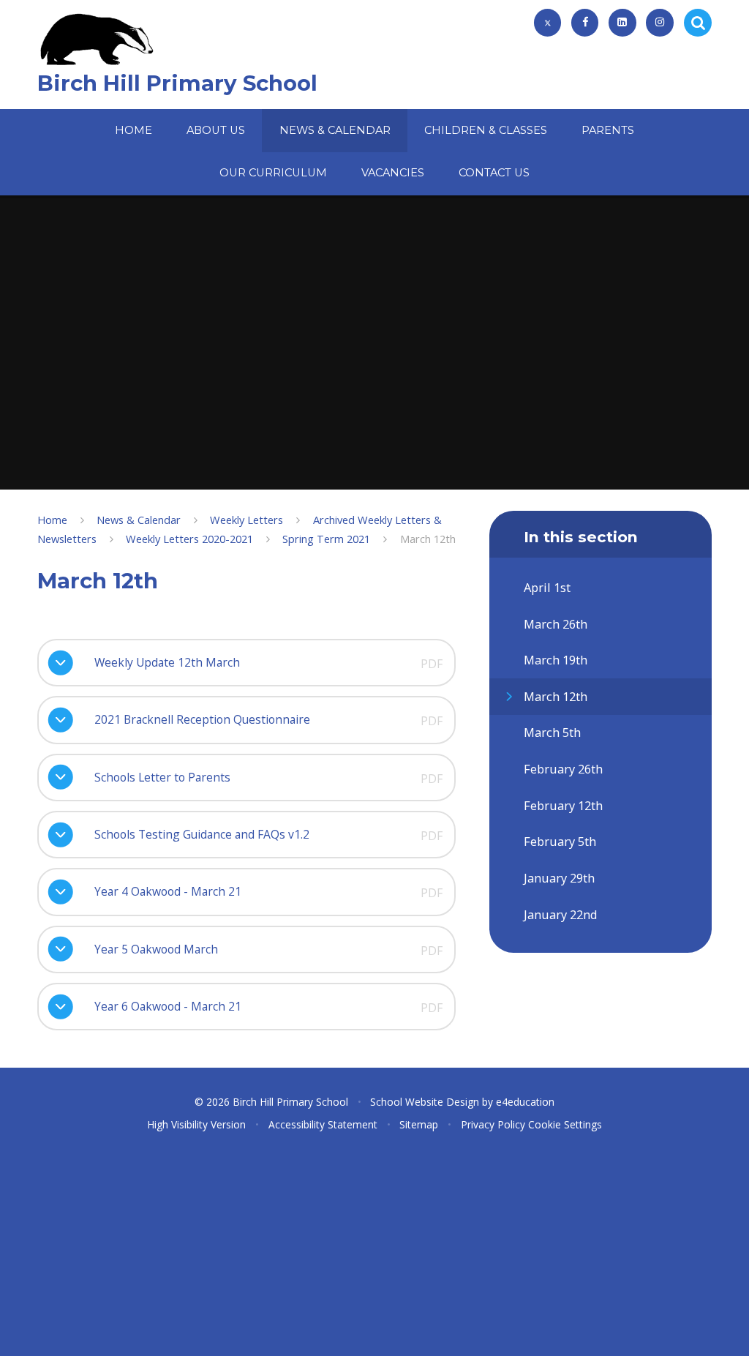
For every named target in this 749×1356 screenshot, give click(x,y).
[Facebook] (585, 23)
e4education (525, 1102)
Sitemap (418, 1124)
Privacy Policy (493, 1124)
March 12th (428, 538)
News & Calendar (139, 519)
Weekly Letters (246, 519)
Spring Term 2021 (326, 538)
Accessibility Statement (322, 1124)
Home (52, 519)
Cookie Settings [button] (565, 1124)
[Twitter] (548, 23)
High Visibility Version (196, 1124)
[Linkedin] (622, 23)
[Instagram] (660, 23)
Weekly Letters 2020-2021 (189, 538)
